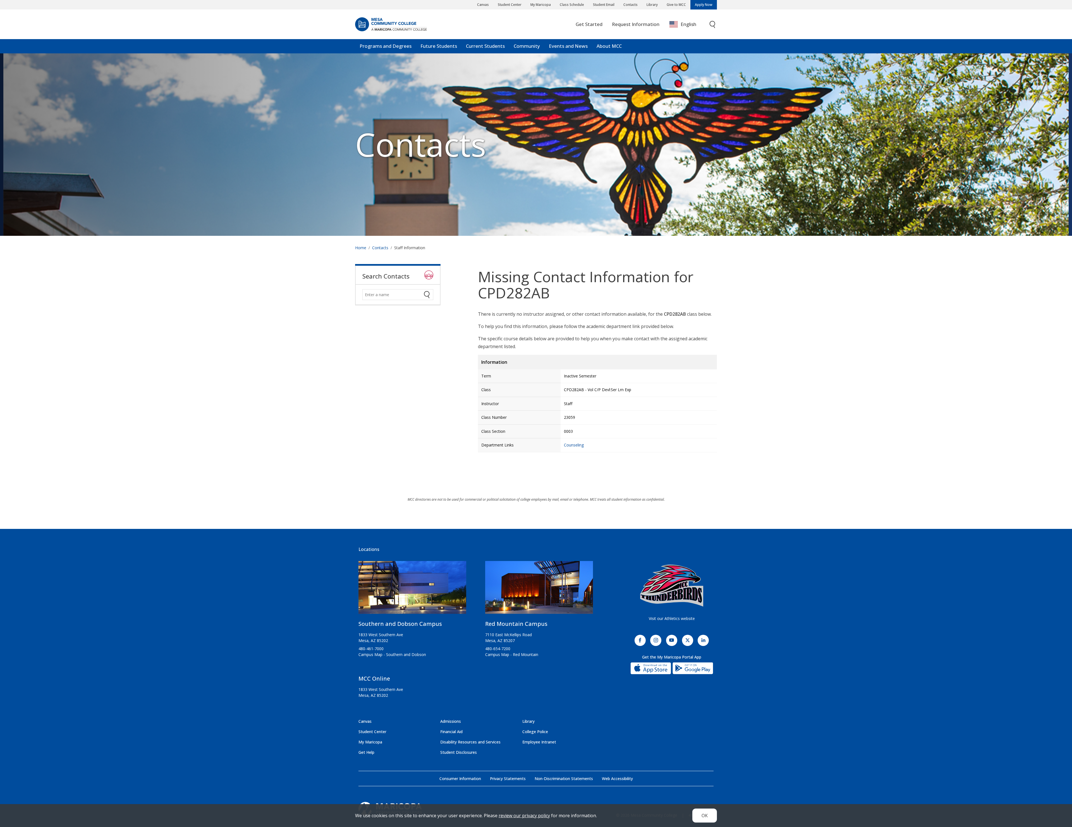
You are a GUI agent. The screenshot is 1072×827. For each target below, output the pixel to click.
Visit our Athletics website (672, 618)
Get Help (366, 752)
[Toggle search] (713, 24)
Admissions (450, 721)
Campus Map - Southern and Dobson (392, 654)
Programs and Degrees (385, 46)
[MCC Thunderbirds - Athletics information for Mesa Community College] (672, 585)
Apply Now (703, 4)
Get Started (589, 24)
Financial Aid (451, 731)
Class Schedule (572, 4)
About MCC (609, 46)
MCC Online (374, 678)
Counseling (574, 445)
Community (527, 46)
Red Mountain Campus (516, 624)
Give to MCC (676, 4)
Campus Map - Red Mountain (511, 654)
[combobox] (687, 24)
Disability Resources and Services (470, 742)
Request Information (635, 24)
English (688, 24)
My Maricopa (540, 4)
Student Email (603, 4)
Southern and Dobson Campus (400, 624)
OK (705, 815)
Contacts (630, 4)
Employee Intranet (539, 742)
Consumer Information (460, 778)
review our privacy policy (524, 815)
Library (652, 4)
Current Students (485, 46)
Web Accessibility (617, 778)
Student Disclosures (458, 752)
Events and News (568, 46)
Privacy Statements (508, 778)
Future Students (438, 46)
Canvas (483, 4)
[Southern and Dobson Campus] (412, 589)
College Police (535, 731)
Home (360, 247)
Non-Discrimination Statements (564, 778)
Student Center (509, 4)
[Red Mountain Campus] (539, 589)
